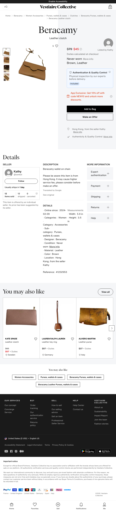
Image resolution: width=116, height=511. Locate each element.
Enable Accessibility (58, 1)
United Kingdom (16, 493)
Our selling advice (56, 411)
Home (7, 15)
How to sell (56, 405)
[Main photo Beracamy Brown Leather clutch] (6, 51)
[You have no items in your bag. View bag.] (110, 7)
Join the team (100, 419)
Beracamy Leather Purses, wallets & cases (58, 384)
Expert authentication (98, 173)
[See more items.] (112, 328)
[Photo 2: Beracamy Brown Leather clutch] (6, 60)
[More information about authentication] (109, 72)
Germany (39, 493)
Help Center (78, 405)
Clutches (74, 15)
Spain (47, 493)
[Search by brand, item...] (6, 6)
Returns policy (33, 424)
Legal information (34, 445)
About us (98, 407)
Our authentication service (37, 415)
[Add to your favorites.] (35, 339)
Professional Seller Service (57, 422)
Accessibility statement (15, 445)
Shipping (95, 196)
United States (29, 493)
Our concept (10, 405)
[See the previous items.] (4, 328)
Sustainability (100, 411)
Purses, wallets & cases (57, 15)
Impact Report (101, 415)
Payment (95, 186)
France (5, 493)
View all (105, 292)
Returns (95, 207)
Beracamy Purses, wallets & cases (96, 15)
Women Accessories (34, 15)
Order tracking (34, 407)
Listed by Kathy (105, 50)
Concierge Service (9, 411)
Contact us (78, 409)
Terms (47, 445)
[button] (110, 7)
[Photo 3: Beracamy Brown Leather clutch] (6, 68)
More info (88, 59)
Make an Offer (90, 117)
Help (93, 218)
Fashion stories (101, 423)
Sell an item (56, 416)
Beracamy (18, 15)
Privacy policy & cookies (63, 445)
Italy (52, 493)
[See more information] (111, 96)
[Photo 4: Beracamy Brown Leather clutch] (6, 77)
